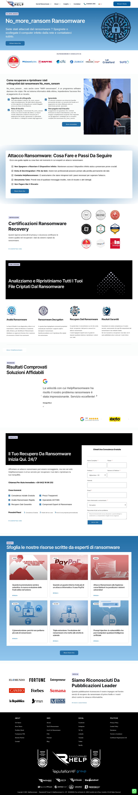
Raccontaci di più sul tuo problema (97, 510)
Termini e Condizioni (116, 734)
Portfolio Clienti (19, 730)
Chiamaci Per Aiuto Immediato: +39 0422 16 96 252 (30, 482)
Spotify (80, 745)
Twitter (80, 741)
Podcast (49, 737)
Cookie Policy (114, 726)
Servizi (49, 722)
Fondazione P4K (20, 734)
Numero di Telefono (113, 470)
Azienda (89, 480)
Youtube (80, 737)
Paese (109, 460)
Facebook (81, 722)
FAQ (48, 734)
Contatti (17, 741)
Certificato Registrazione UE (118, 737)
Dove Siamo (18, 726)
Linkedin (80, 734)
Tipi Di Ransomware (53, 726)
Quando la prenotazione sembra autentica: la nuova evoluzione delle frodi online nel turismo (27, 587)
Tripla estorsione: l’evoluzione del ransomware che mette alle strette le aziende (68, 632)
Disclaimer (113, 730)
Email (89, 490)
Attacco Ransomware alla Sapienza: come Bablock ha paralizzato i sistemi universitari (109, 587)
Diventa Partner (19, 737)
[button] (50, 4)
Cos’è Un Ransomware (53, 730)
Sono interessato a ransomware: (97, 500)
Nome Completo (92, 460)
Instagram (81, 726)
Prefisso (89, 470)
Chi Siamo (18, 722)
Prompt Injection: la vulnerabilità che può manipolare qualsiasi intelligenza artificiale (109, 632)
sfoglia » (15, 638)
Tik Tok (80, 730)
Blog (48, 741)
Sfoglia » (15, 595)
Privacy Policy (114, 722)
